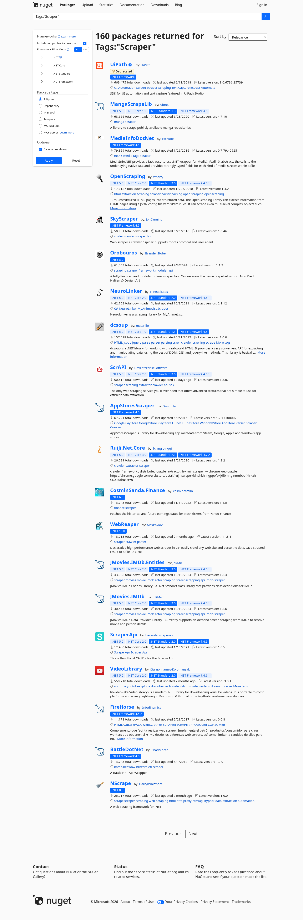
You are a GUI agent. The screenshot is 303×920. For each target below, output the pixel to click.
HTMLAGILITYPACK (128, 724)
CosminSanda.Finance (137, 490)
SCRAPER (169, 724)
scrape (210, 342)
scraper (130, 122)
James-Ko (169, 669)
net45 (118, 155)
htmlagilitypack (203, 801)
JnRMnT (178, 563)
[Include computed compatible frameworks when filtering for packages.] (84, 43)
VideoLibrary (126, 668)
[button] (59, 36)
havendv (151, 635)
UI (115, 87)
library (215, 686)
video (196, 686)
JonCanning (154, 219)
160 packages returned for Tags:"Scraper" (149, 41)
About (125, 901)
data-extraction (226, 801)
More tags (223, 342)
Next (193, 833)
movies (131, 580)
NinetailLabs (159, 291)
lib (183, 686)
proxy (187, 801)
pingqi (167, 448)
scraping (143, 194)
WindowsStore (210, 423)
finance (119, 508)
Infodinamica (151, 707)
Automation (126, 87)
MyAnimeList (147, 308)
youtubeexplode (138, 686)
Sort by (220, 36)
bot (149, 236)
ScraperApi (123, 634)
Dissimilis (169, 406)
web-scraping (158, 801)
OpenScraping (127, 176)
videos (205, 686)
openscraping (214, 194)
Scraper (152, 87)
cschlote (168, 139)
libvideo (175, 686)
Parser (240, 423)
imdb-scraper (215, 580)
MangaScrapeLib (131, 104)
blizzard (141, 767)
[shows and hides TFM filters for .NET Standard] (41, 74)
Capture (184, 87)
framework (147, 270)
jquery (136, 342)
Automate (208, 87)
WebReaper (124, 524)
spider (118, 236)
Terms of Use (143, 901)
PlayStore (164, 423)
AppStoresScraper (132, 405)
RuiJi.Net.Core (127, 447)
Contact (41, 866)
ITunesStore (190, 423)
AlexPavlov (155, 525)
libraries (226, 686)
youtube (120, 686)
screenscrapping (188, 580)
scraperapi (165, 635)
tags (136, 155)
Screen (141, 87)
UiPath (118, 64)
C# (116, 308)
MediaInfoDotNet (132, 138)
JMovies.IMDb (127, 596)
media (127, 155)
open (186, 194)
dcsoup (119, 325)
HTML (118, 342)
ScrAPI (118, 367)
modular (161, 270)
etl (150, 767)
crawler (129, 236)
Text (174, 87)
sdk (171, 385)
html (117, 194)
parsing (176, 194)
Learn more (68, 36)
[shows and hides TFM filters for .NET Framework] (41, 82)
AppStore (228, 423)
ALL (78, 49)
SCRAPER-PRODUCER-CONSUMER (201, 724)
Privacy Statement (215, 901)
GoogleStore (148, 423)
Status (120, 866)
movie (141, 580)
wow (131, 767)
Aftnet (164, 104)
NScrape (120, 783)
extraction (129, 194)
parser (166, 194)
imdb (150, 580)
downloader (159, 686)
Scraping (164, 87)
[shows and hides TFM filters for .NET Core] (41, 65)
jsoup (127, 342)
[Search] (266, 16)
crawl (176, 342)
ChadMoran (159, 750)
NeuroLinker (126, 291)
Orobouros (123, 252)
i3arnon (156, 669)
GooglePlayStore (126, 423)
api (170, 270)
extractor (145, 385)
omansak (183, 669)
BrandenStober (156, 253)
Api (144, 652)
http (179, 801)
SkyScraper (124, 218)
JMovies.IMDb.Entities (137, 562)
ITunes (176, 423)
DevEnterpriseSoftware (150, 368)
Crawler (115, 427)
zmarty (158, 177)
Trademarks (241, 901)
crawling (199, 342)
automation (246, 801)
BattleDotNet (126, 749)
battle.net (121, 767)
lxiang (158, 448)
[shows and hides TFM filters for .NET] (41, 57)
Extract (195, 87)
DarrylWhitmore (150, 784)
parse (146, 342)
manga (119, 122)
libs (188, 686)
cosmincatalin (183, 491)
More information (123, 208)
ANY (85, 49)
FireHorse (122, 706)
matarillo (142, 325)
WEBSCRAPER (152, 724)
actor (158, 580)
